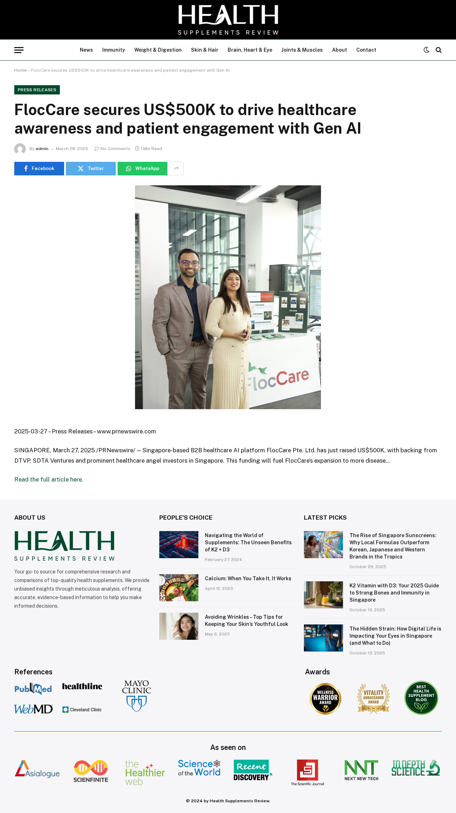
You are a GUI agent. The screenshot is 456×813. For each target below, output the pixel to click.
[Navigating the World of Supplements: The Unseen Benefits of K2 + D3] (178, 544)
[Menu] (19, 50)
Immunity (113, 50)
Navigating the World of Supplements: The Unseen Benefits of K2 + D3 (248, 542)
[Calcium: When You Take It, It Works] (178, 587)
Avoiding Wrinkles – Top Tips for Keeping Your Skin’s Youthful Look (246, 620)
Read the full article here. (48, 479)
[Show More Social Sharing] (176, 168)
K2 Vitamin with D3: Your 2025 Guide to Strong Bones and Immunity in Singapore (394, 593)
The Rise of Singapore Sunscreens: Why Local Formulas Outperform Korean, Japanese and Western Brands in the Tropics (392, 546)
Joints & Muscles (302, 50)
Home (20, 70)
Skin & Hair (204, 50)
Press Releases (37, 89)
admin (42, 148)
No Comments (115, 148)
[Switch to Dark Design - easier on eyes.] (426, 50)
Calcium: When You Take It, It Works (248, 578)
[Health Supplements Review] (228, 19)
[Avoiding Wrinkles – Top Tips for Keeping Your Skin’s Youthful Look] (178, 626)
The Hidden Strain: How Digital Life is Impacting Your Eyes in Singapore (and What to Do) (395, 636)
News (86, 50)
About (339, 50)
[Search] (438, 50)
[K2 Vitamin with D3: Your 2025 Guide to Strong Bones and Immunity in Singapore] (323, 594)
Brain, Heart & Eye (250, 50)
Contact (366, 50)
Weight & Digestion (158, 50)
